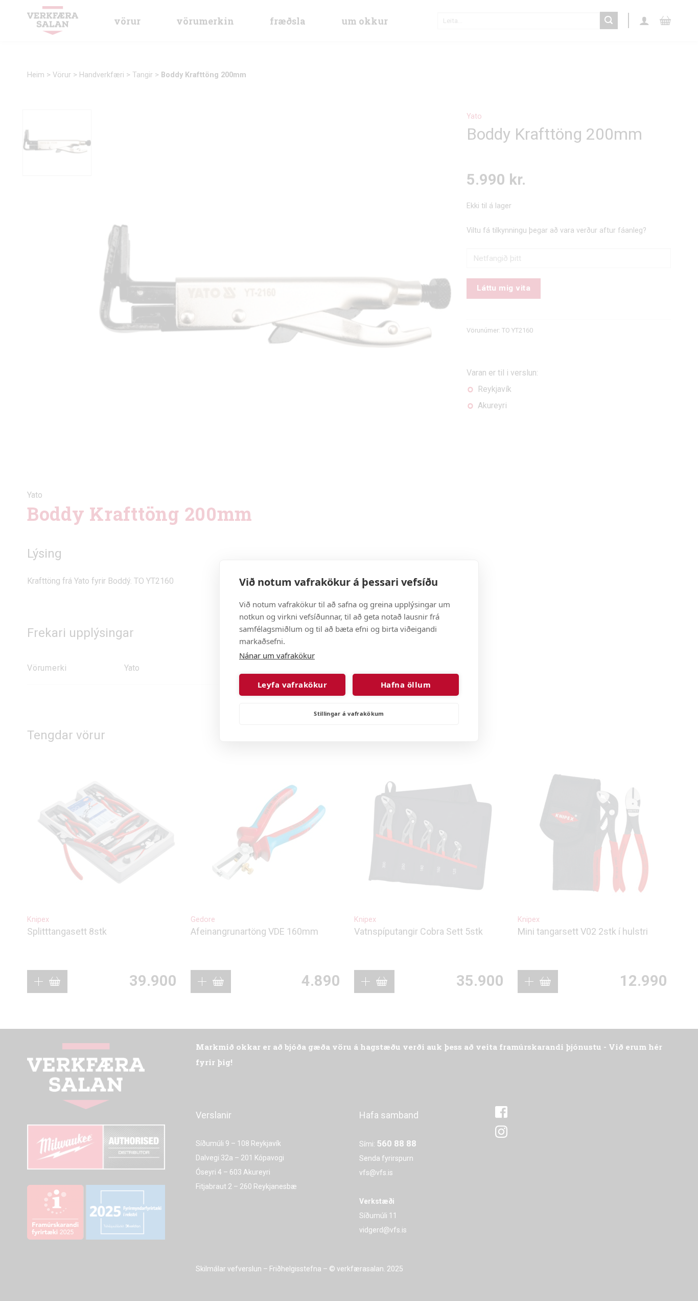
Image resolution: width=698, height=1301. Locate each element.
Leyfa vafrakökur (292, 684)
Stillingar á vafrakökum (349, 713)
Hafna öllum (406, 684)
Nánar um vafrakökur (277, 655)
